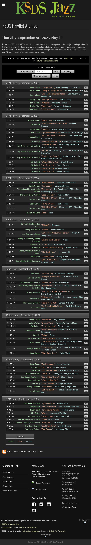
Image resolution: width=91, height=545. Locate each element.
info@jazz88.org (72, 503)
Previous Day (26, 71)
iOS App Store (41, 490)
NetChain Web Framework (57, 531)
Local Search (8, 481)
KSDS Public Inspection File (10, 524)
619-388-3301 (70, 496)
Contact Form (70, 507)
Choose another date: (46, 67)
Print (55, 76)
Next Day (66, 71)
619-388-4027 (70, 482)
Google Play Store (43, 483)
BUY (86, 88)
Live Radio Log (70, 58)
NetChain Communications (47, 60)
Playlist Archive (6, 527)
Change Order (40, 76)
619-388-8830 (70, 489)
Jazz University (8, 477)
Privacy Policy (8, 486)
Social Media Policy (10, 491)
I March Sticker (8, 472)
